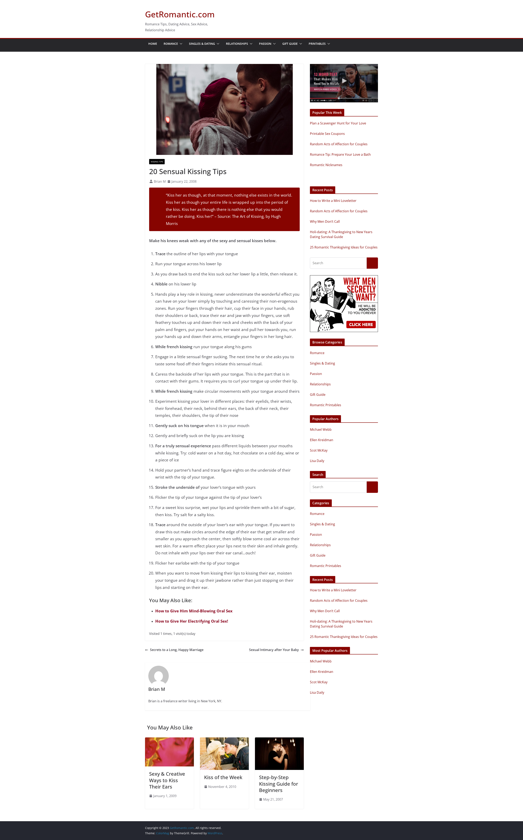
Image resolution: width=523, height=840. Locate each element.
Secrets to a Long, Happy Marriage (176, 650)
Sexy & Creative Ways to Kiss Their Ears (167, 780)
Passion (265, 44)
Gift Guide (290, 44)
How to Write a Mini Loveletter (333, 200)
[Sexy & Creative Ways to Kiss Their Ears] (169, 740)
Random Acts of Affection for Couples (339, 211)
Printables (317, 44)
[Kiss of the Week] (224, 740)
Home (152, 44)
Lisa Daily (317, 461)
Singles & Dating (202, 44)
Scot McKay (318, 450)
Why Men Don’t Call (325, 221)
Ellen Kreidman (321, 440)
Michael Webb (321, 429)
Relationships (237, 44)
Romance (171, 44)
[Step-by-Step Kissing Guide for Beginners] (279, 740)
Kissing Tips (157, 161)
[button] (180, 44)
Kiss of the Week (223, 777)
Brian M (160, 181)
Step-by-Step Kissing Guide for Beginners (278, 783)
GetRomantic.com (180, 14)
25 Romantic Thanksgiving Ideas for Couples (344, 247)
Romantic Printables (325, 405)
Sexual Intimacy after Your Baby (274, 650)
